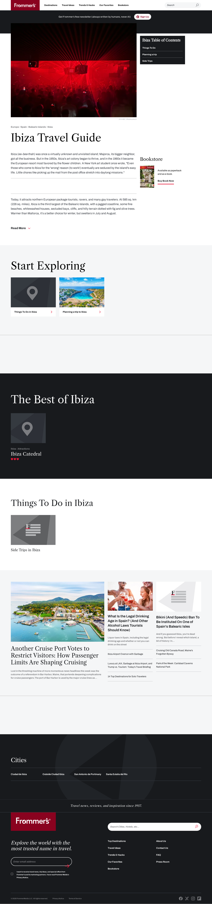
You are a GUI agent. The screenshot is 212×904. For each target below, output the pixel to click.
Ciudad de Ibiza (19, 774)
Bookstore (123, 5)
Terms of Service (75, 899)
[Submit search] (198, 5)
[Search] (197, 826)
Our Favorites (106, 5)
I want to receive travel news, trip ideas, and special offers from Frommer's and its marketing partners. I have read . (43, 875)
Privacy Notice (58, 899)
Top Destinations (117, 841)
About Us (161, 841)
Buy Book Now (166, 181)
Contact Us (162, 848)
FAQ (158, 855)
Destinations (50, 5)
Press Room (162, 862)
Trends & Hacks (87, 5)
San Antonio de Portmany (87, 774)
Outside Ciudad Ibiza (53, 774)
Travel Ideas (68, 5)
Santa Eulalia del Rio (116, 774)
